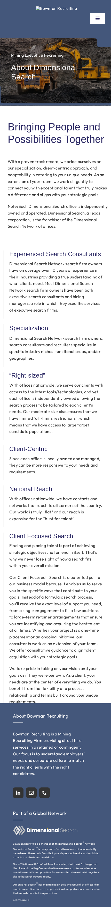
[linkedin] (18, 792)
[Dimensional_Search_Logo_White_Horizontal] (45, 827)
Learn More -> (21, 900)
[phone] (44, 792)
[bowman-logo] (56, 8)
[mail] (31, 792)
